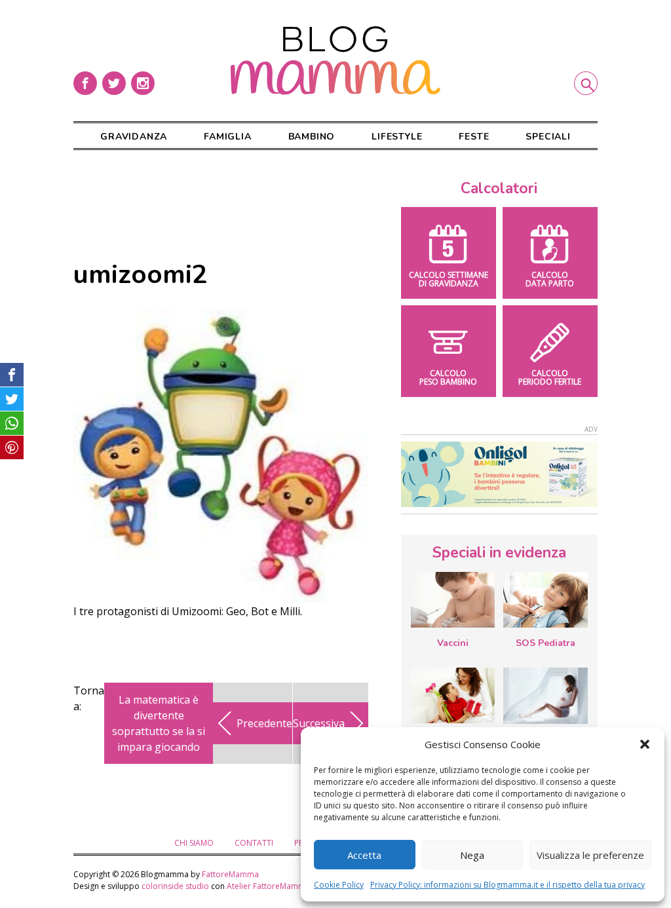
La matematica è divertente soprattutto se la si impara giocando (158, 723)
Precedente (264, 723)
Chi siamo (194, 842)
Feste (474, 136)
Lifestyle (397, 136)
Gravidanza (133, 136)
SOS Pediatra (545, 643)
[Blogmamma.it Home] (335, 60)
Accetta (364, 854)
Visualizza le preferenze (590, 854)
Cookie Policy (339, 884)
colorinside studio (175, 886)
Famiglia (227, 136)
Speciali (548, 136)
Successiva (319, 723)
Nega (472, 854)
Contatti (254, 842)
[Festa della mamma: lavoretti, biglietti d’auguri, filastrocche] (453, 695)
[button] (644, 744)
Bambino (312, 136)
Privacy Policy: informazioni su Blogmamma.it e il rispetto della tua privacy (507, 884)
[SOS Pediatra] (545, 600)
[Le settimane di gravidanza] (545, 696)
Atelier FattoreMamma (268, 886)
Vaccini (453, 643)
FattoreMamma (230, 874)
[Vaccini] (453, 600)
